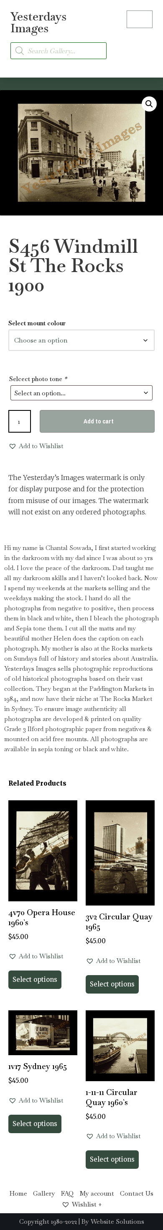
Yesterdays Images (38, 22)
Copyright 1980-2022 (48, 1221)
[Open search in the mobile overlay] (58, 50)
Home (18, 1193)
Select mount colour (37, 323)
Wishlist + (87, 1204)
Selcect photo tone (38, 379)
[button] (145, 45)
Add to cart (99, 421)
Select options (35, 979)
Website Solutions (117, 1221)
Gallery (44, 1193)
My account (97, 1193)
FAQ (67, 1193)
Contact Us (136, 1193)
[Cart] (140, 19)
